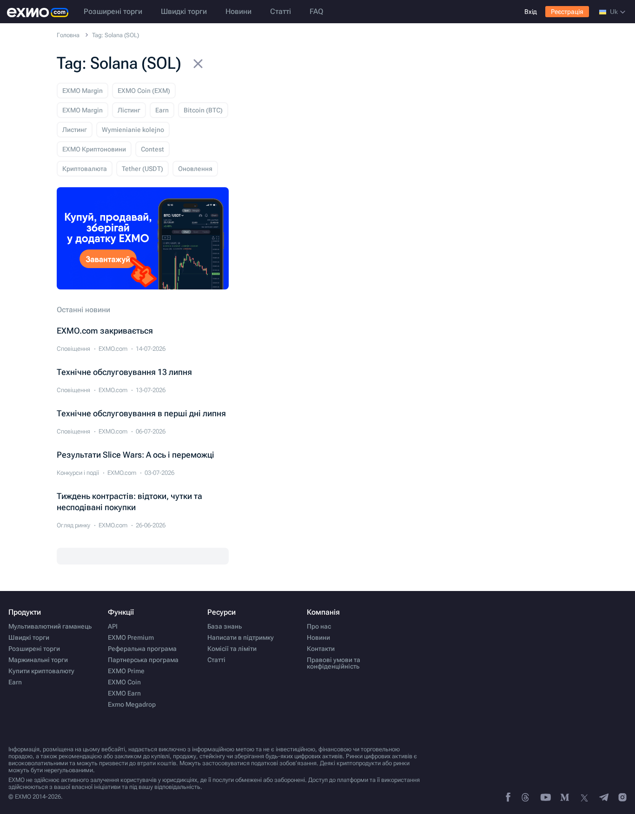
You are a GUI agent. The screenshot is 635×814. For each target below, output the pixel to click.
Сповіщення (73, 348)
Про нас (319, 626)
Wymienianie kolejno (133, 129)
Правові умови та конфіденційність (333, 663)
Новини (238, 11)
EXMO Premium (131, 637)
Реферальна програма (142, 648)
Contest (152, 149)
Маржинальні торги (38, 659)
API (113, 626)
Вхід (530, 11)
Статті (280, 11)
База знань (224, 626)
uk (614, 11)
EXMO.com (113, 348)
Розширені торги (113, 11)
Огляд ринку (73, 525)
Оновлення (195, 168)
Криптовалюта (84, 168)
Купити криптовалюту (41, 671)
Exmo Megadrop (132, 704)
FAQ (316, 11)
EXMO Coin (124, 682)
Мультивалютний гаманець (50, 626)
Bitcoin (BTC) (203, 110)
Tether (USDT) (142, 168)
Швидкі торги (184, 11)
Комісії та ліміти (232, 648)
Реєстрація (567, 11)
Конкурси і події (78, 472)
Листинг (74, 129)
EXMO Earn (124, 693)
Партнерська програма (143, 659)
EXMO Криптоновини (94, 149)
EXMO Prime (126, 671)
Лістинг (129, 110)
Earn (162, 110)
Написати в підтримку (240, 637)
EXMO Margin (82, 90)
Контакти (321, 648)
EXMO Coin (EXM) (144, 90)
